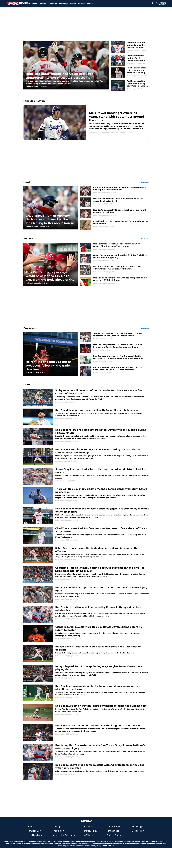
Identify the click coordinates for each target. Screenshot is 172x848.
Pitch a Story (58, 831)
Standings (63, 3)
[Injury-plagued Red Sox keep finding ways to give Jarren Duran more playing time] (86, 673)
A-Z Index (88, 835)
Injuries (81, 3)
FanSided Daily (34, 831)
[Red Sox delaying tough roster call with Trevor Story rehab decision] (86, 417)
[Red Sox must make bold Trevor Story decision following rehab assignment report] (130, 73)
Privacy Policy (90, 831)
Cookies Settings (114, 835)
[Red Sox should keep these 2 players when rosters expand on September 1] (114, 202)
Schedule (53, 3)
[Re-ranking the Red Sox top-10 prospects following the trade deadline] (50, 354)
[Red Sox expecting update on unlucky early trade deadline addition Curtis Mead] (130, 86)
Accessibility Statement (64, 835)
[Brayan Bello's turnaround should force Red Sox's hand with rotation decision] (86, 653)
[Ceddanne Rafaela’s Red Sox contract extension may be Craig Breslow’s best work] (114, 191)
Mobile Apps (138, 826)
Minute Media (15, 841)
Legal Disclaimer (35, 835)
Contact (88, 826)
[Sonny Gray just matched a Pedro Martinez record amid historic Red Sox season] (86, 476)
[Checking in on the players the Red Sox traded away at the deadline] (114, 225)
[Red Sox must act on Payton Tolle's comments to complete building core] (86, 712)
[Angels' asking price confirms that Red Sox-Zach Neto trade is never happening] (114, 258)
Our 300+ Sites (113, 826)
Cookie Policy (138, 831)
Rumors (42, 3)
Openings (57, 826)
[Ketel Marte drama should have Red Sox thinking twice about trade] (86, 732)
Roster (73, 3)
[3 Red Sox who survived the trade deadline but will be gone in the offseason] (86, 555)
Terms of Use (113, 831)
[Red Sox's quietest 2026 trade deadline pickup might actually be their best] (114, 213)
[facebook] (152, 3)
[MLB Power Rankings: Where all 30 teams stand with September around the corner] (86, 122)
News (34, 3)
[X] (157, 3)
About (30, 826)
